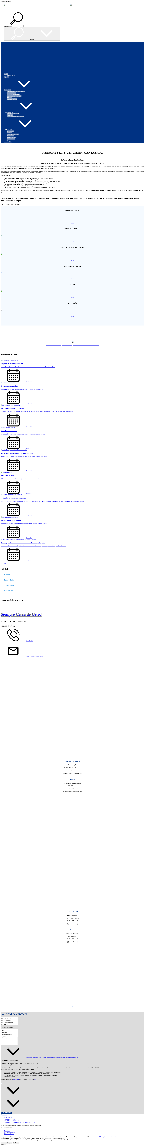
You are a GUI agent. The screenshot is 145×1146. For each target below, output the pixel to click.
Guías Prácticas (11, 137)
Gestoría (9, 97)
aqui (35, 1079)
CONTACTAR (6, 1113)
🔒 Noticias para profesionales (15, 116)
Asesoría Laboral (11, 93)
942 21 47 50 (29, 641)
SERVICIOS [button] (7, 90)
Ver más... (3, 563)
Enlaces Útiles (11, 139)
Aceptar (3, 1142)
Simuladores (10, 131)
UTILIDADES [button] (8, 129)
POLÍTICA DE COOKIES (11, 1120)
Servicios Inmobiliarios (13, 94)
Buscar (6, 26)
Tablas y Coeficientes (13, 134)
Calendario (10, 115)
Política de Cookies (9, 1134)
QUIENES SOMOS (9, 75)
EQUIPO (6, 77)
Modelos (9, 132)
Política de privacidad (9, 1132)
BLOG (6, 140)
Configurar (9, 1142)
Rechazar (15, 1142)
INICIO (6, 74)
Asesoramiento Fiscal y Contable (16, 91)
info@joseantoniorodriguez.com (34, 656)
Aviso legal (7, 1131)
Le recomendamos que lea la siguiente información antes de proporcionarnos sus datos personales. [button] (52, 1057)
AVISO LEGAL (8, 1117)
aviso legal (16, 1079)
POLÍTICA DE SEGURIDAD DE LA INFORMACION (19, 1122)
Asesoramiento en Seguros (14, 96)
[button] (18, 24)
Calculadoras (10, 135)
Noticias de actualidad (13, 113)
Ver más (72, 223)
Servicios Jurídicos (12, 99)
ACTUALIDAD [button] (8, 112)
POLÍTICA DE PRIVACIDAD (12, 1119)
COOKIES (3, 1144)
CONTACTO (7, 142)
